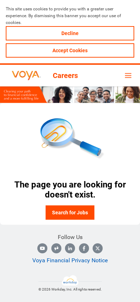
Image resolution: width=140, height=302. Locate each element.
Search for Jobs (70, 212)
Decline (70, 33)
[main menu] (128, 75)
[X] (98, 248)
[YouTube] (42, 248)
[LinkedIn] (70, 248)
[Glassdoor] (56, 248)
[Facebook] (84, 248)
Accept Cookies (70, 50)
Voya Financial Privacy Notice (70, 260)
